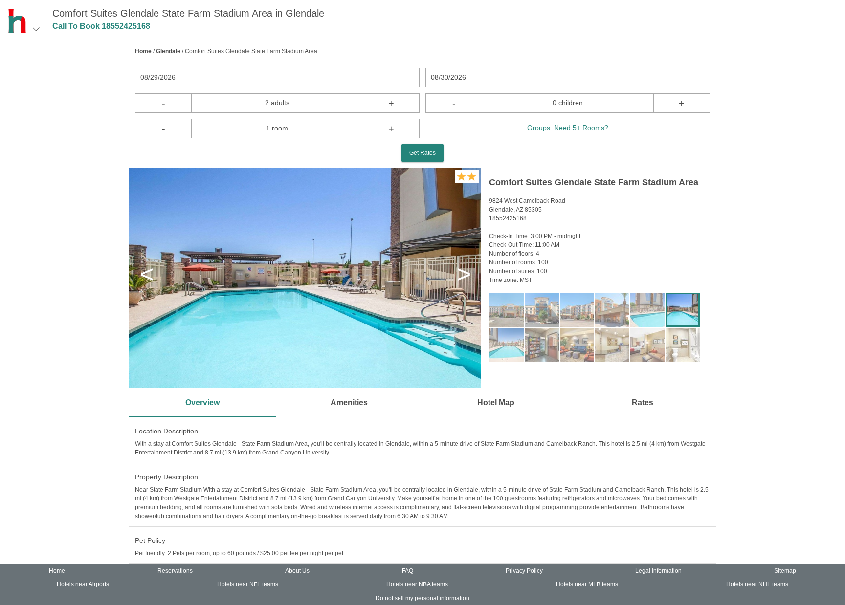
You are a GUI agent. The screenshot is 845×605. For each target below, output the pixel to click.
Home (143, 51)
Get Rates (422, 153)
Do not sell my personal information (422, 598)
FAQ (407, 570)
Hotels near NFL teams (247, 584)
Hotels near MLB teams (587, 584)
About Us (297, 570)
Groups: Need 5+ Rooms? (567, 127)
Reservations (175, 570)
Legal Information (658, 570)
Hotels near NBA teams (417, 584)
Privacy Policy (524, 570)
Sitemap (785, 570)
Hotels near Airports (83, 584)
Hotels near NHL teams (757, 584)
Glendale (168, 51)
